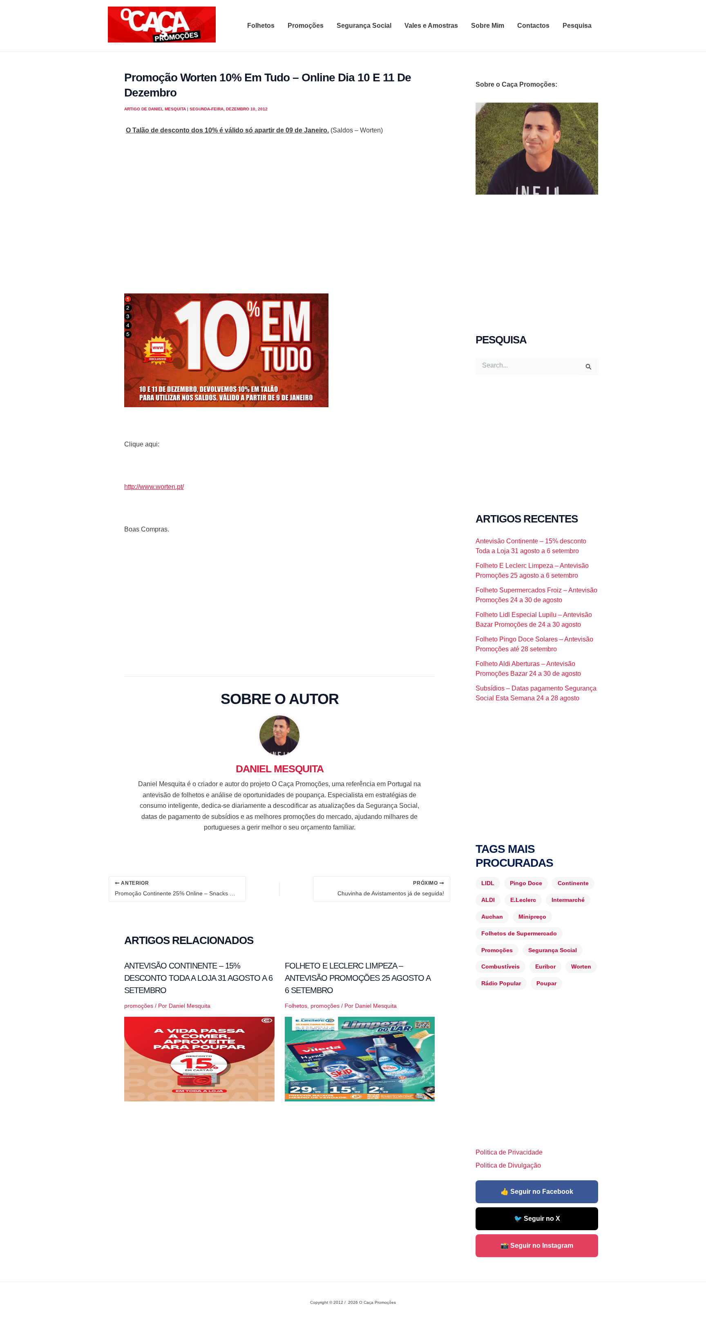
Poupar (546, 983)
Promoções (306, 25)
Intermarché (568, 900)
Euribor (545, 966)
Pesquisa (577, 25)
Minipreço (532, 916)
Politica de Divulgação (508, 1165)
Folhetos (261, 25)
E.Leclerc (523, 900)
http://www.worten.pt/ (154, 486)
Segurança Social (364, 25)
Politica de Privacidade (509, 1152)
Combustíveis (500, 966)
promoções (138, 1005)
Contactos (533, 25)
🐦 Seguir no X (537, 1218)
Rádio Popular (501, 983)
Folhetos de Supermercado (519, 933)
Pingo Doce (526, 883)
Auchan (492, 916)
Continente (573, 883)
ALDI (488, 900)
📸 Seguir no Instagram (536, 1245)
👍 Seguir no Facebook (536, 1191)
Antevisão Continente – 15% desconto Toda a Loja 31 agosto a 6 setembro (198, 978)
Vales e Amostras (431, 25)
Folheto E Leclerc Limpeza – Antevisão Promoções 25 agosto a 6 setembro (357, 978)
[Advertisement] (279, 225)
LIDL (487, 883)
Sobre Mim (487, 25)
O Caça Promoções (116, 44)
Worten (581, 966)
